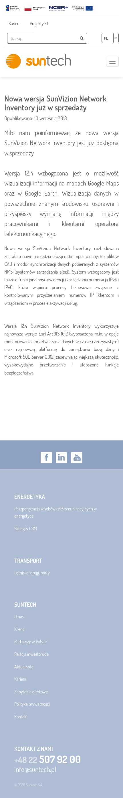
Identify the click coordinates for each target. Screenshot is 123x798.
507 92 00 (47, 759)
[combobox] (20, 38)
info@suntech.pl (35, 769)
